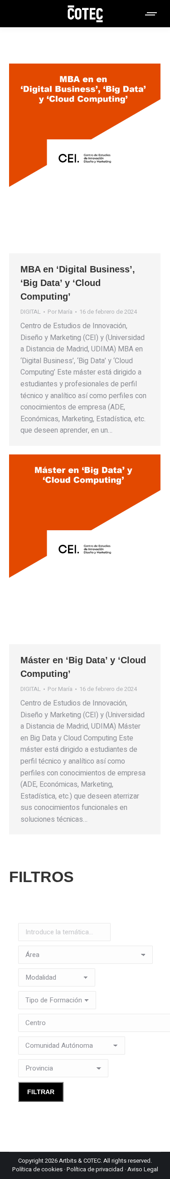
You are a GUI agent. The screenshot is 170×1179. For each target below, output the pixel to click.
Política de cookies (37, 1169)
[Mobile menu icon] (151, 14)
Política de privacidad (95, 1169)
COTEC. (92, 1160)
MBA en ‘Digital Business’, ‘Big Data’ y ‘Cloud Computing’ (77, 282)
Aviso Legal (142, 1169)
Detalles (97, 158)
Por (60, 312)
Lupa (73, 158)
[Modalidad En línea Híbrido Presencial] (56, 979)
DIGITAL (30, 311)
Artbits (68, 1160)
